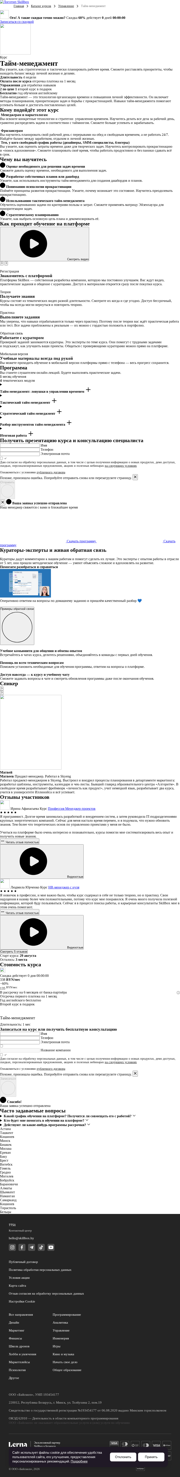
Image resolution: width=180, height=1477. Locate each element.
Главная (19, 6)
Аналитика (60, 1322)
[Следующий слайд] (6, 263)
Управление (66, 6)
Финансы (15, 1338)
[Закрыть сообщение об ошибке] (135, 477)
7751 (12, 1225)
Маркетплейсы (19, 1362)
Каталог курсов (41, 6)
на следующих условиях (121, 465)
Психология (17, 1370)
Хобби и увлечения (22, 1354)
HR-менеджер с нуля (63, 887)
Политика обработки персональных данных (40, 1270)
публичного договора (51, 472)
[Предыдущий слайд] (2, 263)
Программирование (67, 1314)
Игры (56, 1346)
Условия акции (19, 1277)
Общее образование (67, 1370)
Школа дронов (19, 1346)
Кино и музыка (63, 1354)
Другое (14, 1378)
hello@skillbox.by (21, 1238)
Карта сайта (17, 1285)
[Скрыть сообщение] (2, 502)
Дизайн (14, 1322)
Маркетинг (16, 1330)
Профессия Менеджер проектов (71, 808)
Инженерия (61, 1338)
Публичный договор (23, 1262)
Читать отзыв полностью (22, 842)
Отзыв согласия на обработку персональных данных (46, 1293)
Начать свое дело (65, 1362)
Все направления (21, 1314)
